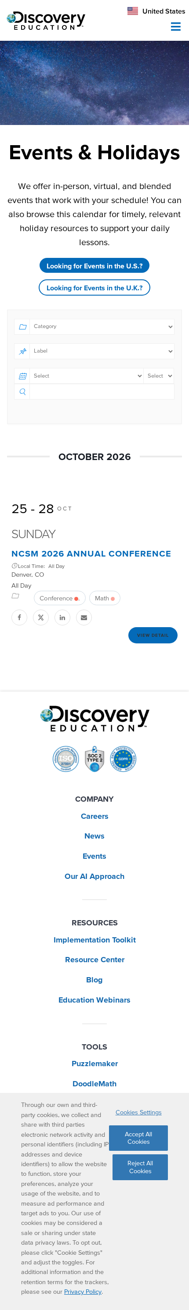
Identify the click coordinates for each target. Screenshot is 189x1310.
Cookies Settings (139, 1112)
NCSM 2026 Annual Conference (91, 553)
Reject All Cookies (140, 1167)
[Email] (84, 617)
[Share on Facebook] (20, 617)
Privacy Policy (83, 1291)
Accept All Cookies (138, 1138)
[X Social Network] (41, 617)
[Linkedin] (63, 617)
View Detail (153, 635)
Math (102, 598)
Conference (56, 598)
